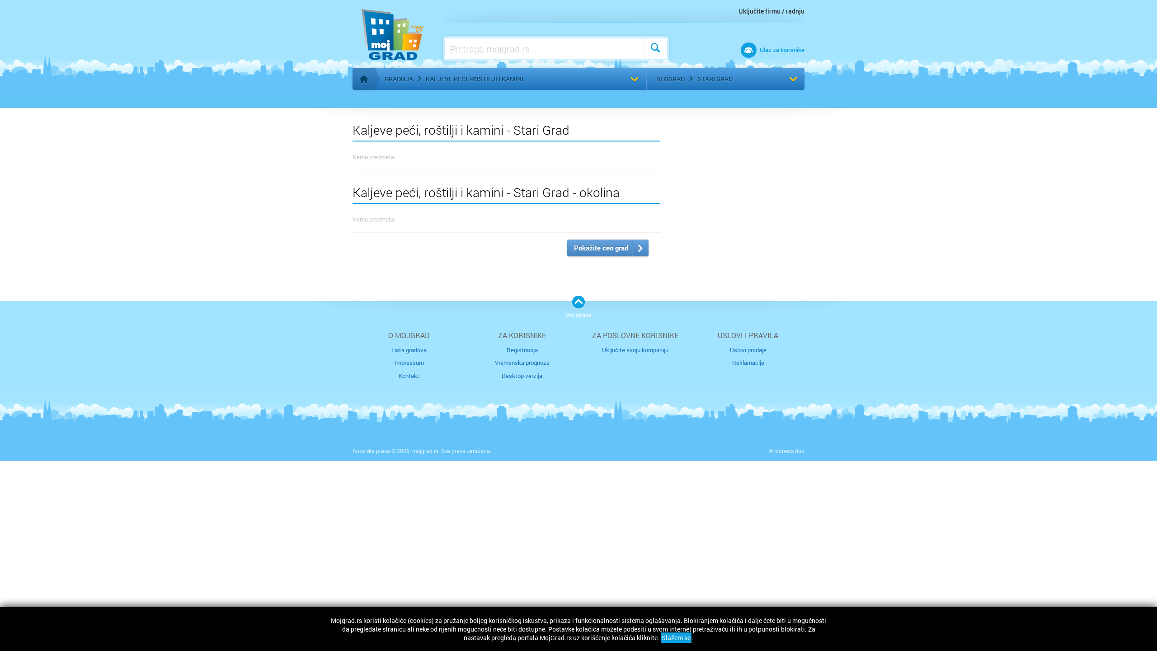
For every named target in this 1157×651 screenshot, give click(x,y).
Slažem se (676, 637)
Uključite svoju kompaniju (635, 350)
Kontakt (409, 376)
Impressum (409, 363)
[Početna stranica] (364, 79)
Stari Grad (715, 79)
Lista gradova (409, 350)
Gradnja (399, 79)
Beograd (670, 79)
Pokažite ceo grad (601, 247)
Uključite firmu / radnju (771, 11)
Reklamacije (748, 363)
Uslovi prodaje (748, 350)
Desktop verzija (522, 376)
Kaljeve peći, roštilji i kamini (474, 79)
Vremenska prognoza (522, 363)
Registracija (522, 350)
